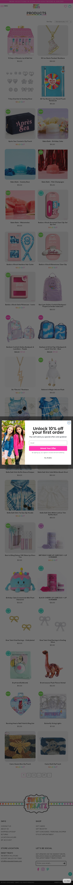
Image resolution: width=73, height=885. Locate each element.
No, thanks (48, 458)
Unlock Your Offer (48, 448)
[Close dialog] (69, 422)
